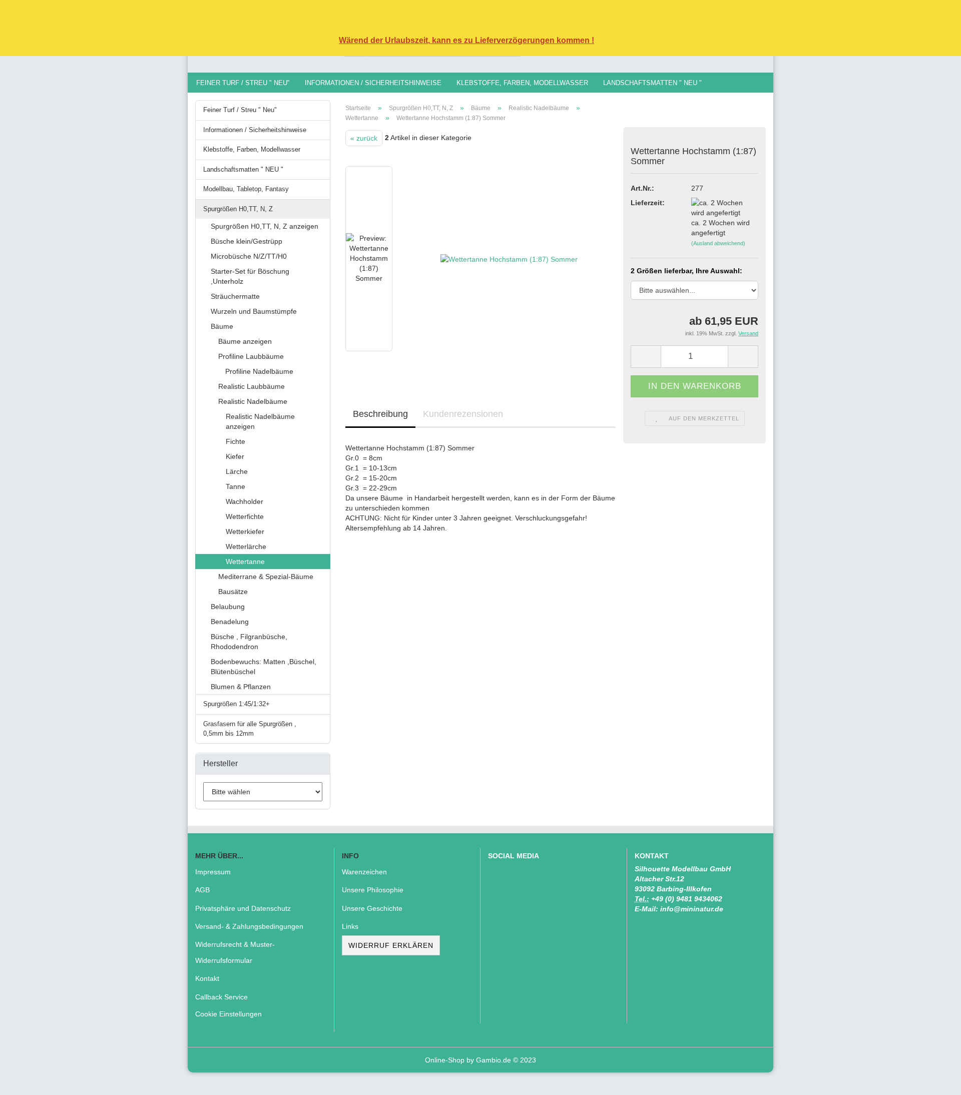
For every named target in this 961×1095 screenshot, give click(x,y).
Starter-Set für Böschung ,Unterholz (250, 276)
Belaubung (228, 607)
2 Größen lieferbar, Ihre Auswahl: (686, 271)
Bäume (222, 326)
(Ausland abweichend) (718, 243)
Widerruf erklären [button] (390, 945)
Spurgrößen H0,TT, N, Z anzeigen (264, 226)
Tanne (235, 486)
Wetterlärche (246, 546)
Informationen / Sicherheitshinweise (373, 83)
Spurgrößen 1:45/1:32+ (236, 704)
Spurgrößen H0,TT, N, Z (238, 209)
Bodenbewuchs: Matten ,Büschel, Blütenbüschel (263, 667)
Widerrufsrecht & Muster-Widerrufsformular (235, 952)
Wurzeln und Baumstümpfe (254, 311)
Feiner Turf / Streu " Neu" (243, 83)
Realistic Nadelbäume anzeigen (260, 421)
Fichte (235, 441)
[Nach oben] (933, 1079)
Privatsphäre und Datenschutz (243, 908)
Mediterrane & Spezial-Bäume (265, 577)
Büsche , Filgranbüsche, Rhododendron (249, 642)
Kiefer (235, 456)
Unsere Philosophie (372, 890)
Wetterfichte (245, 516)
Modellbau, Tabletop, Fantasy (246, 189)
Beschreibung (380, 414)
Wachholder (244, 501)
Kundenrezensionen (463, 414)
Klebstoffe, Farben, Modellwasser (522, 83)
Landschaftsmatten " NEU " (652, 83)
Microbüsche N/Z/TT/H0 (249, 256)
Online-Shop (444, 1060)
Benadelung (230, 622)
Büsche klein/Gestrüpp (246, 241)
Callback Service (221, 997)
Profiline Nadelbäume (258, 371)
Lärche (237, 471)
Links (350, 926)
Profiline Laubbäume (251, 356)
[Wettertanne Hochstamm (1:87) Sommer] (509, 259)
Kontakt (207, 978)
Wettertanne (245, 562)
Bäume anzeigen (245, 341)
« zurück (363, 138)
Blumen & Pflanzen (241, 687)
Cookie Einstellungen (228, 1014)
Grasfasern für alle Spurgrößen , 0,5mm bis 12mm (249, 728)
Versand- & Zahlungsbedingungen (249, 926)
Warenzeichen (364, 872)
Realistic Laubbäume (251, 386)
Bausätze (233, 592)
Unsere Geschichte (372, 908)
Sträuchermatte (235, 296)
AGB (202, 890)
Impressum (213, 872)
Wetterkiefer (245, 531)
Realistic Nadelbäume (252, 401)
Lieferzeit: (648, 203)
